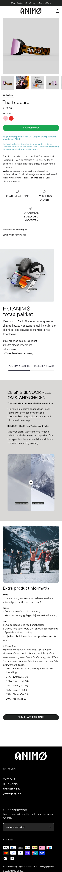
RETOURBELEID (11, 789)
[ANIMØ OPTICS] (31, 11)
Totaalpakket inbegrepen (15, 230)
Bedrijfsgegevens (47, 867)
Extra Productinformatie (14, 235)
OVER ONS (9, 779)
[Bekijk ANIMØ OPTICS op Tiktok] (12, 858)
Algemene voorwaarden (28, 867)
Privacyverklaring (10, 867)
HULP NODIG (10, 784)
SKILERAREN (10, 770)
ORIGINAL (8, 95)
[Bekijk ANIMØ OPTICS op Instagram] (5, 858)
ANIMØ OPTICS (16, 871)
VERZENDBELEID (12, 794)
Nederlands (8, 840)
